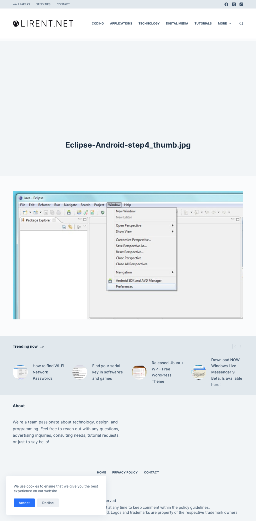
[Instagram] (241, 4)
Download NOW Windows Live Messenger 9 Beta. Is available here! (226, 372)
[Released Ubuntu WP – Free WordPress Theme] (139, 372)
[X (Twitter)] (234, 4)
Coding (98, 23)
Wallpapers (21, 4)
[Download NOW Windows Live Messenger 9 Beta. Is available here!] (198, 372)
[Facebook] (226, 4)
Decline (48, 503)
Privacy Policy (125, 472)
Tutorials (203, 23)
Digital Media (177, 23)
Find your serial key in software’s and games (107, 372)
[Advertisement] (128, 76)
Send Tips (43, 4)
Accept (24, 503)
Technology (149, 23)
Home (101, 472)
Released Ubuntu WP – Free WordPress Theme (167, 372)
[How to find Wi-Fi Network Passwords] (20, 372)
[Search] (241, 24)
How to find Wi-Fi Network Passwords (48, 372)
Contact (63, 4)
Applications (121, 23)
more (222, 23)
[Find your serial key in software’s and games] (79, 372)
